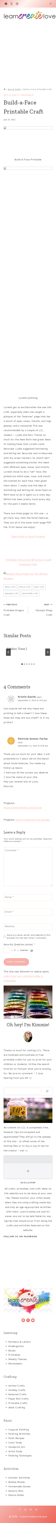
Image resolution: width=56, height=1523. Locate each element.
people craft (12, 593)
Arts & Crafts (11, 95)
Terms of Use (41, 559)
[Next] (47, 652)
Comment (12, 850)
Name (9, 897)
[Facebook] (6, 3)
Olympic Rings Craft (44, 609)
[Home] (5, 89)
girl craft (39, 587)
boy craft (10, 587)
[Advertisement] (28, 52)
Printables (27, 95)
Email (9, 911)
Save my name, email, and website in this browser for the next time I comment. (28, 936)
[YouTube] (30, 1509)
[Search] (47, 1091)
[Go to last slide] (8, 652)
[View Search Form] (50, 4)
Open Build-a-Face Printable (28, 536)
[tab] (22, 664)
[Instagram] (17, 3)
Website (9, 926)
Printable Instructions (18, 559)
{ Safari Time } (17, 649)
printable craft (30, 593)
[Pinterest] (36, 1509)
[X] (11, 3)
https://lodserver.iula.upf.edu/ (33, 819)
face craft (25, 587)
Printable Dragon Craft (14, 609)
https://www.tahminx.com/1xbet (23, 807)
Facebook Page (28, 564)
